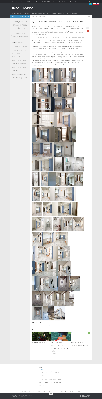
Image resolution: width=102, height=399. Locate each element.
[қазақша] (90, 4)
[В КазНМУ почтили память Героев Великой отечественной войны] (41, 336)
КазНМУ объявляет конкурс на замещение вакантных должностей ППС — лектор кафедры (19, 46)
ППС (50, 391)
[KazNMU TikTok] (26, 16)
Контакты (59, 1)
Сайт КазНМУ (27, 1)
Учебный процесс (36, 391)
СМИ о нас (64, 1)
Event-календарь (72, 1)
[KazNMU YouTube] (22, 16)
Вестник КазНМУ (46, 1)
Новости (34, 16)
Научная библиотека (36, 1)
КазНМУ (13, 396)
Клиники (53, 1)
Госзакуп (72, 391)
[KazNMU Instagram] (18, 16)
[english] (97, 4)
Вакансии (41, 369)
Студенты (40, 16)
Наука (29, 391)
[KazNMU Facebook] (20, 16)
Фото (45, 16)
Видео (62, 391)
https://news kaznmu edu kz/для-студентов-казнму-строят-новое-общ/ (49, 325)
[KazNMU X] (24, 16)
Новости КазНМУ (22, 7)
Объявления (55, 391)
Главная (13, 1)
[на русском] (94, 4)
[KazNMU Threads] (28, 16)
